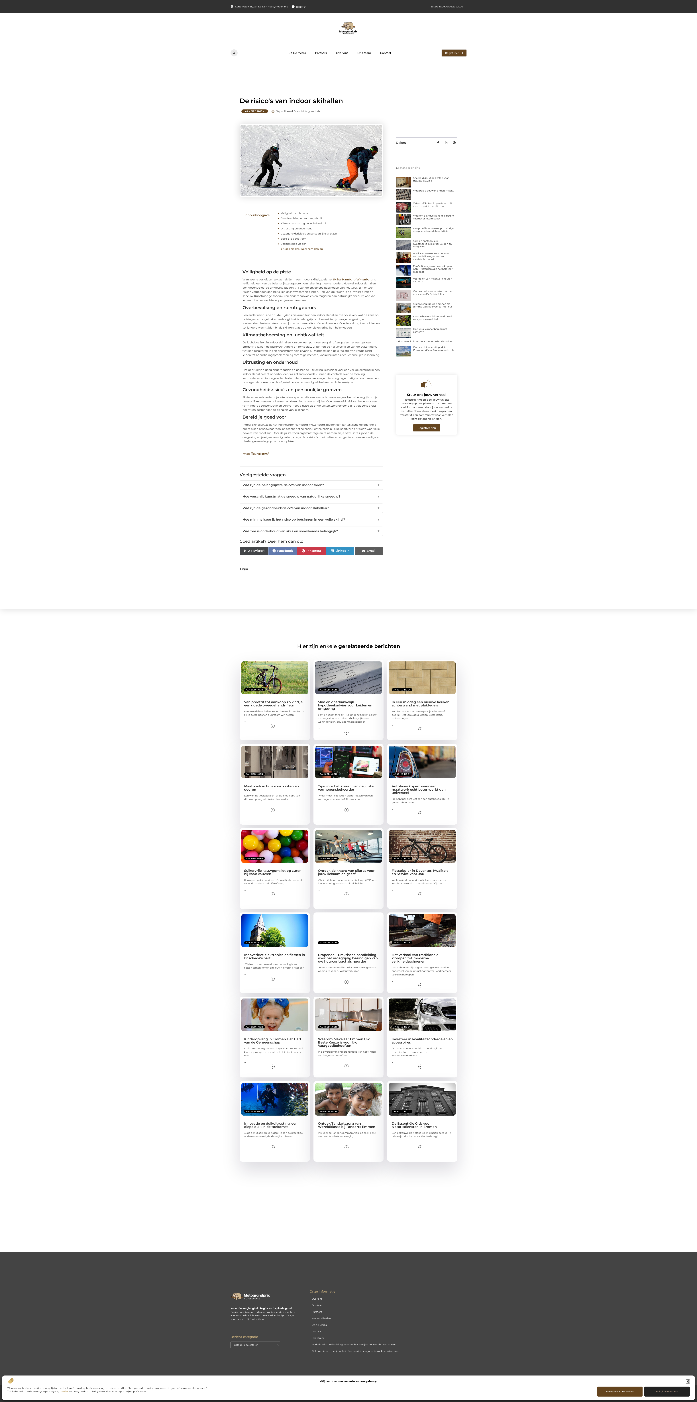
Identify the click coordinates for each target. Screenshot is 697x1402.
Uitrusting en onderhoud (296, 228)
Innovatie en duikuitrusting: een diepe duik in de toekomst (270, 1125)
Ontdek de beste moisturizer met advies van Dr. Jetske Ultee (433, 293)
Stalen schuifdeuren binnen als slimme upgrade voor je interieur (432, 305)
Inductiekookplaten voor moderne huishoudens (424, 341)
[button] (688, 1381)
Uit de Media (319, 1324)
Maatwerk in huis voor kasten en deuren (271, 788)
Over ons (342, 53)
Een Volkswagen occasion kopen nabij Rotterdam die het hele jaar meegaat (433, 269)
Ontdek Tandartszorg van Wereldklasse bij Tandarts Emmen (346, 1125)
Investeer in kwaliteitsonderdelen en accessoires (422, 1040)
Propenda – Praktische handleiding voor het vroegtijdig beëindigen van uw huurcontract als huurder (348, 958)
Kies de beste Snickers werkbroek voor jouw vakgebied (433, 318)
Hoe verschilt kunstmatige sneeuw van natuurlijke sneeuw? (311, 496)
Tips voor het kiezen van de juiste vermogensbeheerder (346, 788)
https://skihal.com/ (255, 453)
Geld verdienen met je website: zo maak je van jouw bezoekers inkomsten (356, 1351)
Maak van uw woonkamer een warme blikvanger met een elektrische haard (431, 256)
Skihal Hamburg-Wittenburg (352, 279)
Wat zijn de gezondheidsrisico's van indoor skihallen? (311, 508)
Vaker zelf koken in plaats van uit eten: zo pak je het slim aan (432, 204)
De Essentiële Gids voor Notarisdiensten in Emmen (414, 1125)
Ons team (364, 53)
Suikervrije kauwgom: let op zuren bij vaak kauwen (272, 872)
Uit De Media (297, 53)
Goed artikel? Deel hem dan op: (303, 248)
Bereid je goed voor (293, 238)
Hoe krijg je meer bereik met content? (430, 330)
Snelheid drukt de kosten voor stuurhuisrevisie (431, 179)
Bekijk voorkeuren (667, 1391)
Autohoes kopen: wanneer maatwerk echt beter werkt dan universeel (419, 789)
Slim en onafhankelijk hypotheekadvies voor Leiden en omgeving (432, 243)
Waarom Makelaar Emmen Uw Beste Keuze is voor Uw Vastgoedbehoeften (344, 1042)
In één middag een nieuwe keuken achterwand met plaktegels (420, 703)
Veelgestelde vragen (293, 243)
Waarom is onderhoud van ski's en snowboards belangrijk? (311, 531)
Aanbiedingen (254, 111)
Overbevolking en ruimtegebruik (302, 218)
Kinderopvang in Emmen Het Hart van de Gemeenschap (272, 1040)
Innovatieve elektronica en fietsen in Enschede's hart (274, 956)
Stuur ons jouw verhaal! (427, 395)
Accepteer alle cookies (620, 1391)
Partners (321, 53)
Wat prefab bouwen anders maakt (433, 190)
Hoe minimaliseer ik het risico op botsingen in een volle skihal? (311, 519)
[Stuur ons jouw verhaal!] (426, 383)
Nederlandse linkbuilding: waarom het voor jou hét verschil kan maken (354, 1344)
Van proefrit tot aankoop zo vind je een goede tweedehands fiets (433, 230)
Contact (385, 53)
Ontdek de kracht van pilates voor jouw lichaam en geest (346, 872)
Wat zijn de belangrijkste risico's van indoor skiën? (311, 485)
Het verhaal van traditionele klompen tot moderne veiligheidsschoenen (415, 958)
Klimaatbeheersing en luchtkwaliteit (304, 223)
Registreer (318, 1337)
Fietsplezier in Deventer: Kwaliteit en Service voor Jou (420, 872)
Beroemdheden (321, 1318)
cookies (64, 1391)
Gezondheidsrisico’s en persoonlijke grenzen (309, 233)
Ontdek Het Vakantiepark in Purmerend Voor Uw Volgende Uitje (434, 348)
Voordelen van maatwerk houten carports (432, 280)
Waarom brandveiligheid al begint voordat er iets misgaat (433, 217)
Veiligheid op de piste (294, 213)
